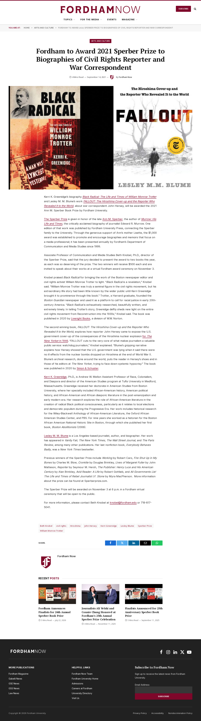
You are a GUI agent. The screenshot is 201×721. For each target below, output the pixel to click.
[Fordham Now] (100, 9)
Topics (67, 19)
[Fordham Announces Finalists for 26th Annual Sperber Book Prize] (57, 594)
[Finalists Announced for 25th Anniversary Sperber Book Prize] (144, 594)
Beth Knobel (46, 525)
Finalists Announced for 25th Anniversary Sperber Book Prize (144, 612)
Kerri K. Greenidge (55, 376)
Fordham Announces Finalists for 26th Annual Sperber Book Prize (54, 612)
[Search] (194, 8)
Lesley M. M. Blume (56, 435)
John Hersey (90, 525)
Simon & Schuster (87, 368)
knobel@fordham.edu (123, 502)
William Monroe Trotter (51, 530)
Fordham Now (125, 77)
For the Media (89, 19)
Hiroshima (75, 525)
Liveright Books (80, 318)
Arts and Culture (100, 41)
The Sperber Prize (55, 219)
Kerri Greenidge (109, 525)
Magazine (128, 19)
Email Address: (142, 684)
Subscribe (183, 8)
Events (112, 19)
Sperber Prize (145, 525)
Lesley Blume (127, 525)
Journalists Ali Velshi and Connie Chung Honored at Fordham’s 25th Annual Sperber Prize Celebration (98, 614)
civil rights (61, 525)
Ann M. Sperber (112, 219)
